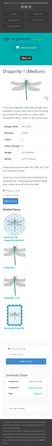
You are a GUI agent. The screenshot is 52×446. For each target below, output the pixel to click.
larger (18, 110)
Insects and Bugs (35, 387)
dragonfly (38, 393)
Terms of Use (37, 20)
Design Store (13, 20)
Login (13, 14)
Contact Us (38, 14)
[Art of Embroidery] (26, 38)
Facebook (16, 3)
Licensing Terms (14, 26)
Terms (42, 440)
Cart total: (28, 47)
